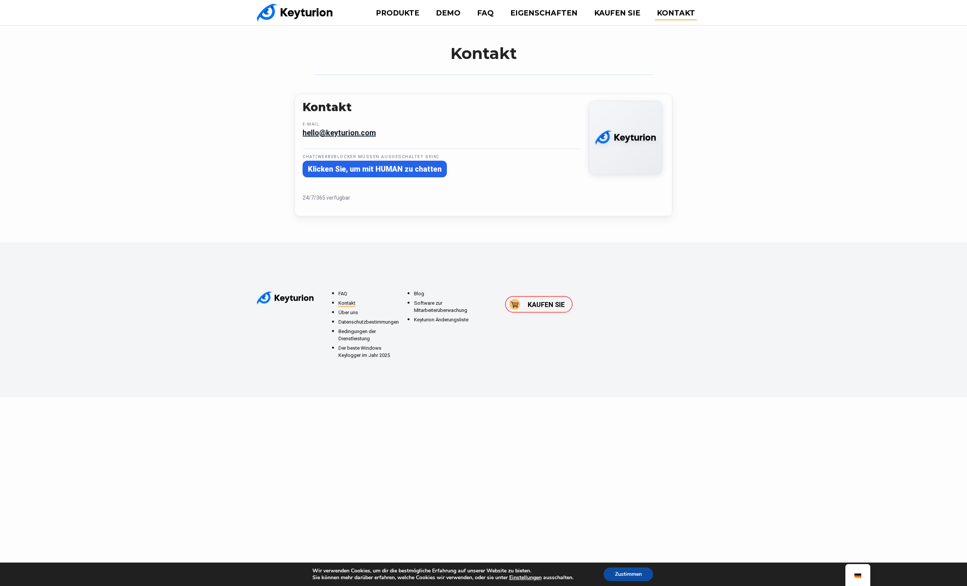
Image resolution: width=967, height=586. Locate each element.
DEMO (448, 13)
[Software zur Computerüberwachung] (294, 13)
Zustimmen (628, 574)
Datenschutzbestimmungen (368, 322)
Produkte (397, 13)
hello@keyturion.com (339, 132)
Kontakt (676, 13)
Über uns (348, 312)
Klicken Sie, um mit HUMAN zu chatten (375, 169)
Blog (419, 293)
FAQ (485, 13)
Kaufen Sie (617, 13)
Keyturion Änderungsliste (441, 319)
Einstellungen (525, 577)
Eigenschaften (544, 13)
